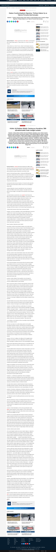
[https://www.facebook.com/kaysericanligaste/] (22, 543)
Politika (15, 542)
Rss (11, 547)
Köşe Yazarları (23, 541)
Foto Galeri (47, 5)
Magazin (8, 542)
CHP (8, 494)
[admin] (29, 543)
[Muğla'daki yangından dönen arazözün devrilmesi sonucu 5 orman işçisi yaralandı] (13, 105)
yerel (11, 72)
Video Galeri (41, 5)
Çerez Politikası (38, 547)
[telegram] (13, 21)
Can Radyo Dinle (23, 547)
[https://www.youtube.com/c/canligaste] (27, 543)
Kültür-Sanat (16, 541)
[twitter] (9, 21)
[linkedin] (15, 21)
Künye (27, 547)
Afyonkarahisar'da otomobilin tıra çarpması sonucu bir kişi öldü (13, 122)
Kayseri (8, 541)
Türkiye (16, 40)
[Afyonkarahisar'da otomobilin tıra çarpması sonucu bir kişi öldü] (13, 116)
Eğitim (8, 409)
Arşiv (29, 541)
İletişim (30, 547)
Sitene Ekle (13, 547)
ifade (32, 168)
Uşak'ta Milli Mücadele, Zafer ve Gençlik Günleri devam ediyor (27, 122)
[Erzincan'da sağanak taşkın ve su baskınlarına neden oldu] (28, 105)
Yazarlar (52, 5)
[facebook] (7, 21)
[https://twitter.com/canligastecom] (24, 543)
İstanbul (16, 166)
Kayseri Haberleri (18, 547)
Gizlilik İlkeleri (43, 547)
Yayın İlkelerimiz (33, 547)
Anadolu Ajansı (14, 502)
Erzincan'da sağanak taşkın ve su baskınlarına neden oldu (27, 110)
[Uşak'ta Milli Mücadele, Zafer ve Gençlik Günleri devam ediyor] (28, 116)
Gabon (27, 40)
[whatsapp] (11, 21)
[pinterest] (17, 21)
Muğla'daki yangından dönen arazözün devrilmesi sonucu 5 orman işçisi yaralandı (12, 110)
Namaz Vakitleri (38, 541)
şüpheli (23, 195)
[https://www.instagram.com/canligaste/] (25, 543)
